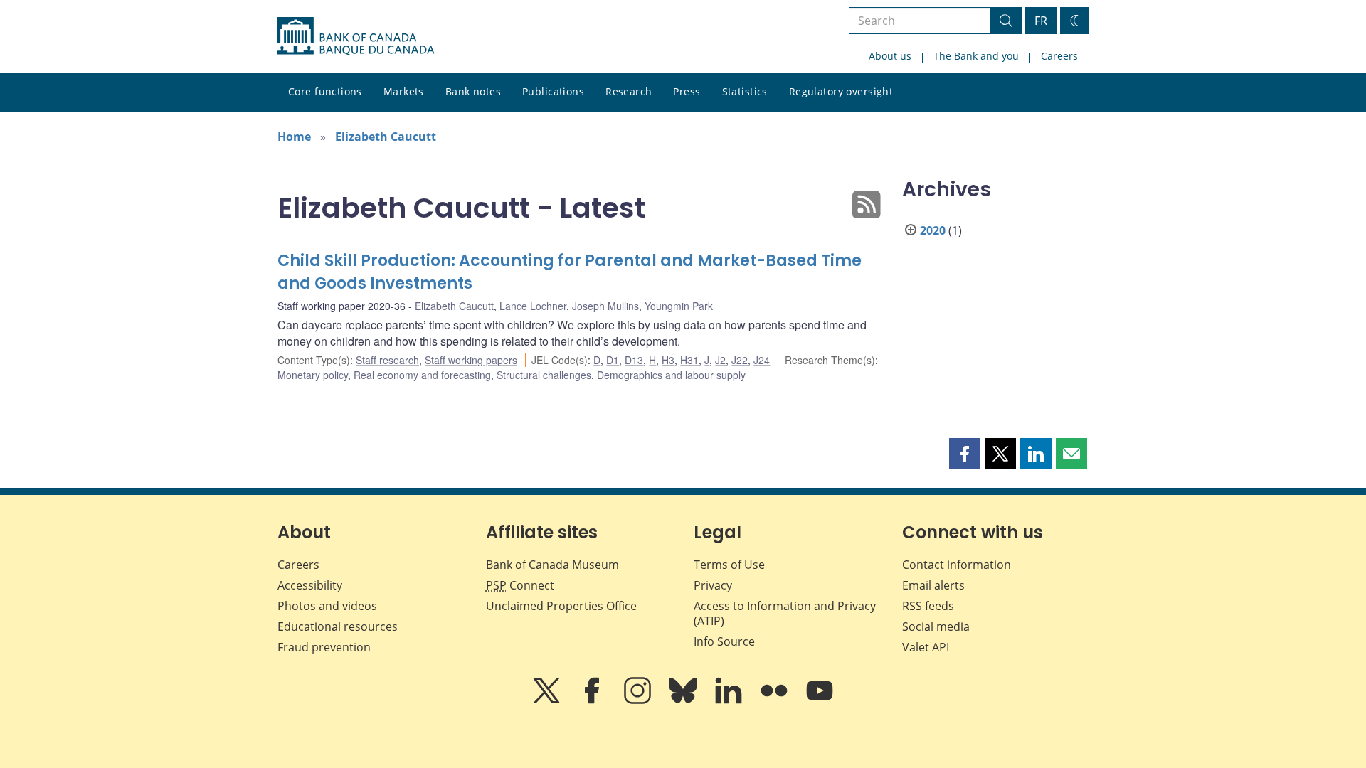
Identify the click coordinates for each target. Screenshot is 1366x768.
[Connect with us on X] (548, 700)
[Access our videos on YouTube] (819, 700)
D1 (612, 360)
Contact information (956, 564)
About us (890, 56)
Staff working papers (471, 360)
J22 (739, 360)
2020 (933, 230)
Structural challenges (544, 375)
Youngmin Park (679, 306)
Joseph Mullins (605, 306)
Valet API (925, 647)
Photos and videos (327, 606)
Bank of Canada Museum (552, 564)
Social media (936, 626)
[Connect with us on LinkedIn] (730, 700)
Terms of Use (729, 564)
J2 (720, 360)
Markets (403, 91)
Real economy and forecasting (422, 375)
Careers (1059, 56)
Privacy (713, 585)
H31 (689, 360)
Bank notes (473, 91)
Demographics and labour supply (671, 375)
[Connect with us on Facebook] (593, 700)
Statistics (745, 91)
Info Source (724, 641)
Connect (520, 585)
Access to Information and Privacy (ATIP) (785, 613)
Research (628, 91)
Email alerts (933, 585)
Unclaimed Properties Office (561, 606)
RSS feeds (928, 606)
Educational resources (337, 626)
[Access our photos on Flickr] (775, 700)
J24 (761, 360)
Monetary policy (312, 375)
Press (686, 91)
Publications (553, 91)
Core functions (325, 91)
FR (1040, 20)
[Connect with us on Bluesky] (684, 700)
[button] (964, 453)
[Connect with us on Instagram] (639, 700)
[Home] (355, 36)
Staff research (387, 360)
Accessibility (309, 585)
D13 (634, 360)
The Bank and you (976, 56)
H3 (668, 360)
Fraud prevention (324, 647)
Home (294, 136)
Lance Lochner (532, 306)
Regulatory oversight (841, 91)
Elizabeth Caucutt (385, 136)
